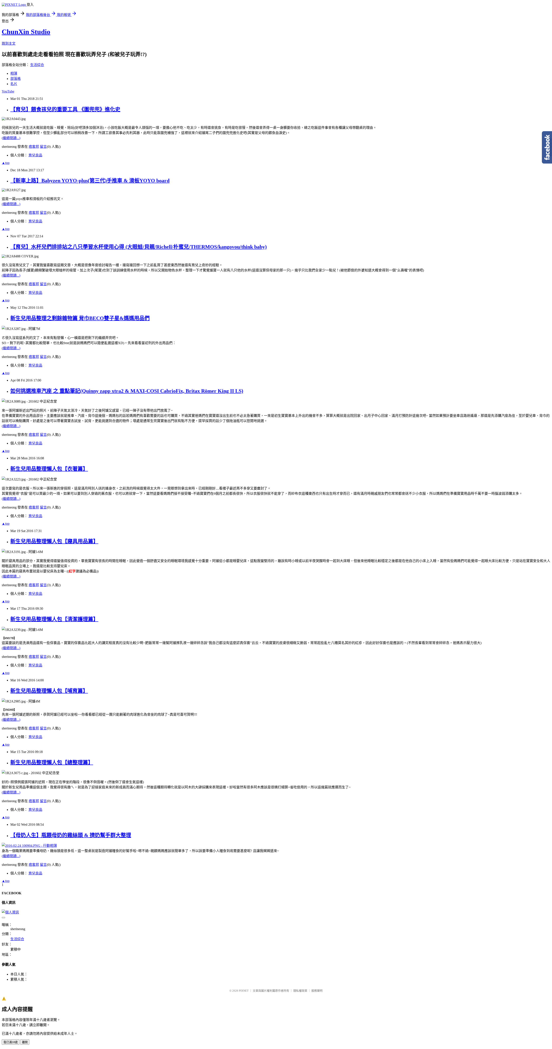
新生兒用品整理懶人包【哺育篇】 (49, 691)
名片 (13, 84)
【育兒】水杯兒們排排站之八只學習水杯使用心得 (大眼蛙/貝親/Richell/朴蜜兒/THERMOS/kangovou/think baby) (138, 247)
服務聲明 (317, 990)
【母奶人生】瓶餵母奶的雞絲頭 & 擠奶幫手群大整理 (70, 835)
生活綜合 (37, 65)
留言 (43, 146)
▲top (5, 163)
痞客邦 (34, 146)
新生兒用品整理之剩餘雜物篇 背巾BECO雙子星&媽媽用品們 (80, 318)
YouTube (8, 91)
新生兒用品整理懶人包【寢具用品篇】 (54, 541)
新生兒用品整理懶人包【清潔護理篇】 (54, 619)
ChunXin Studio (26, 32)
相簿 (13, 73)
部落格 (15, 78)
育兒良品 (35, 155)
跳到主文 (9, 43)
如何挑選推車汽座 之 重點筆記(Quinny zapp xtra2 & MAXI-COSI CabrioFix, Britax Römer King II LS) (126, 391)
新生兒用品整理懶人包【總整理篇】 (51, 762)
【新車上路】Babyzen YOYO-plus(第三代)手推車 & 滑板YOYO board (89, 180)
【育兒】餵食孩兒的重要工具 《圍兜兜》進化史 (65, 109)
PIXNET (244, 990)
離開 (25, 1042)
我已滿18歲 (10, 1042)
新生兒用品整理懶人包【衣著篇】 (49, 469)
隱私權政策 (300, 990)
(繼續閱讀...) (11, 138)
